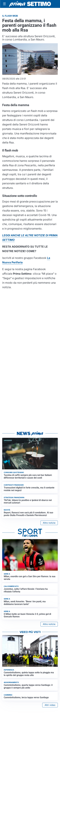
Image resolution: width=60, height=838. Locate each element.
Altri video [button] (50, 705)
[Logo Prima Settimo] (30, 4)
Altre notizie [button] (49, 522)
